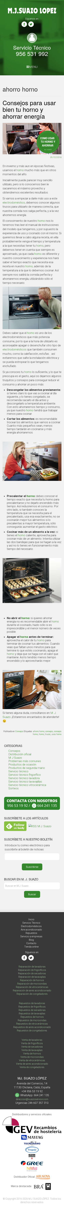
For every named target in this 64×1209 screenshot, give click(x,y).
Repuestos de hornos (32, 1017)
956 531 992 (32, 53)
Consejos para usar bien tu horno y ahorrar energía (29, 109)
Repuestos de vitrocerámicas (32, 1023)
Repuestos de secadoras (32, 1010)
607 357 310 (40, 1103)
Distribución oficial (19, 754)
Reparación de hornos (32, 980)
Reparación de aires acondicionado (32, 990)
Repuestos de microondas (32, 1020)
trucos (48, 734)
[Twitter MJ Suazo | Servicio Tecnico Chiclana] (31, 24)
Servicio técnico (18, 771)
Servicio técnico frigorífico (24, 774)
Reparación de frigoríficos (32, 970)
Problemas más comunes (24, 761)
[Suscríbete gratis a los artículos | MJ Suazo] (15, 826)
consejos (49, 731)
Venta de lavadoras (32, 1040)
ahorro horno (38, 731)
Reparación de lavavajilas (32, 976)
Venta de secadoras (32, 1046)
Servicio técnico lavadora (24, 778)
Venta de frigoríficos (32, 1043)
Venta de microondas (32, 1057)
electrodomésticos (14, 349)
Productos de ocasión (22, 764)
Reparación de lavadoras (32, 966)
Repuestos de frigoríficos (32, 1006)
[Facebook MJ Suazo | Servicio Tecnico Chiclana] (24, 24)
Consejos (19, 731)
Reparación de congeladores (32, 994)
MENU (33, 67)
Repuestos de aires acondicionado (32, 1027)
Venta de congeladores (32, 1067)
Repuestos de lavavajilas (32, 1013)
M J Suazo (15, 757)
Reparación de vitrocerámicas (32, 987)
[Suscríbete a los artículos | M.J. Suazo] (40, 826)
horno (20, 170)
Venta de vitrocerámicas (32, 1060)
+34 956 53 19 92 (32, 1091)
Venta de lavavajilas (32, 1050)
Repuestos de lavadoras (32, 1003)
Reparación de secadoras (32, 973)
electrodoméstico (14, 202)
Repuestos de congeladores (32, 1030)
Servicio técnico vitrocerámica (27, 785)
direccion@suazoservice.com (32, 1099)
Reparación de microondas (32, 983)
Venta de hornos (32, 1053)
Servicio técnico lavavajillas (25, 781)
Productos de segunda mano (26, 768)
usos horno (56, 734)
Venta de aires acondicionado (32, 1063)
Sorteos (13, 788)
